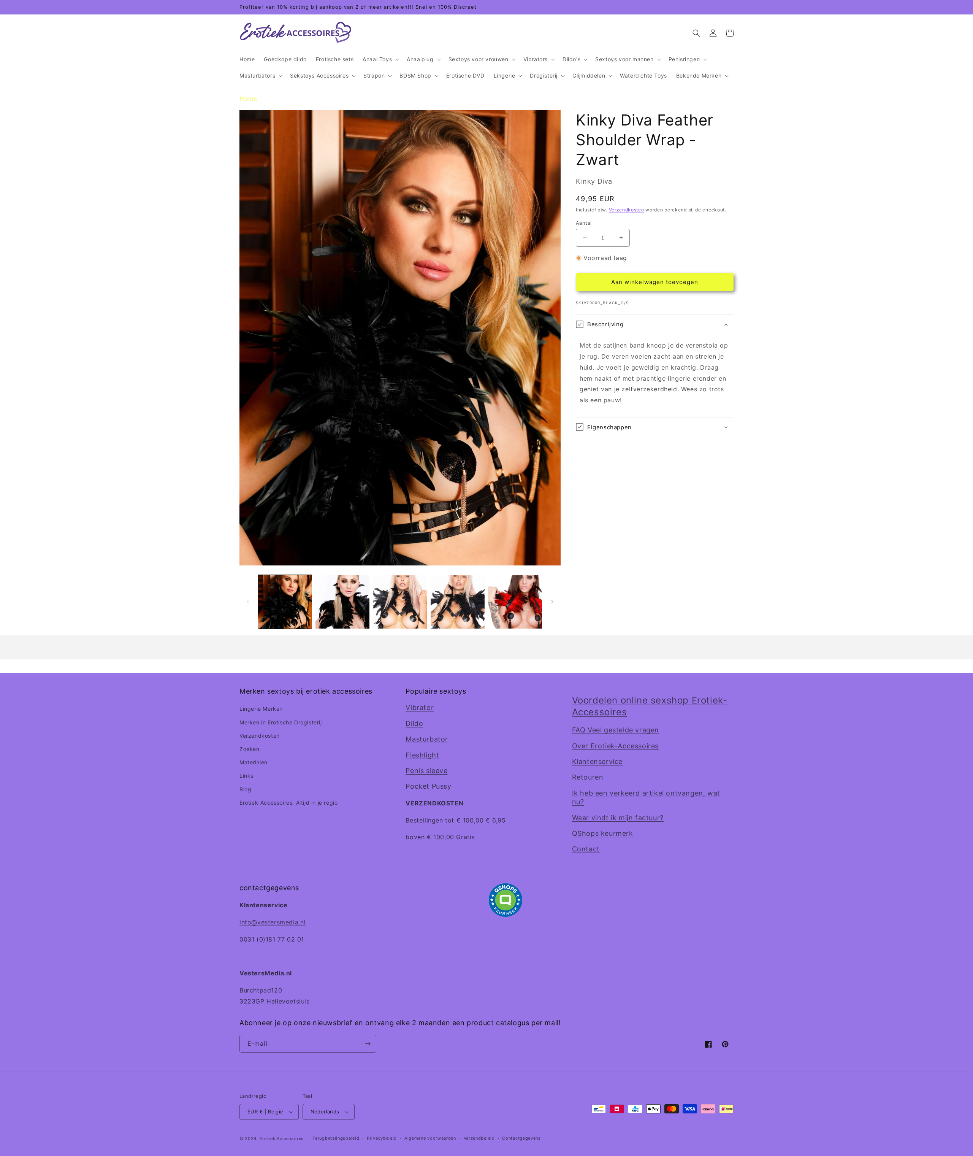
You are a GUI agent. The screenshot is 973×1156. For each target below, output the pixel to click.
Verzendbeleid (479, 1138)
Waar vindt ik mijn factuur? (618, 818)
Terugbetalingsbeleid (335, 1138)
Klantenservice (597, 761)
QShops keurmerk (602, 833)
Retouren (588, 777)
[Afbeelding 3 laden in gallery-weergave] (400, 602)
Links (246, 775)
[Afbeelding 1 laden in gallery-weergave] (285, 602)
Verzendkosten (626, 209)
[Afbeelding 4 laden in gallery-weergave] (457, 602)
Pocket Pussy (428, 786)
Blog (245, 789)
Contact (586, 849)
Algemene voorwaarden (430, 1138)
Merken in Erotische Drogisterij (280, 722)
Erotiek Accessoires (282, 1138)
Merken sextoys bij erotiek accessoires (305, 691)
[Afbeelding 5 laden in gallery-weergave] (515, 602)
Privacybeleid (382, 1138)
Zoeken (249, 749)
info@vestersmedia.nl (272, 922)
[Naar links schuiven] (247, 601)
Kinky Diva (594, 181)
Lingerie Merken (261, 708)
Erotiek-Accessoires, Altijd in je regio (288, 802)
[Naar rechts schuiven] (552, 601)
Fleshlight (422, 755)
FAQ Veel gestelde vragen (615, 730)
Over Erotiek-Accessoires (615, 746)
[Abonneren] (367, 1044)
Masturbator (427, 739)
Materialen (253, 762)
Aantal (583, 222)
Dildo (414, 723)
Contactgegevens (521, 1138)
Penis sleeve (426, 771)
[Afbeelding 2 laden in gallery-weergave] (342, 602)
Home (248, 98)
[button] (380, 59)
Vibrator (420, 707)
